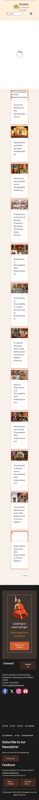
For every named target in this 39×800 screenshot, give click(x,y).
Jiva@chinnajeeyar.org (15, 685)
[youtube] (25, 691)
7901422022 (14, 683)
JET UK (12, 726)
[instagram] (19, 691)
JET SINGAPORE (27, 735)
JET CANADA (29, 726)
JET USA (5, 726)
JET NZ (17, 735)
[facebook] (5, 691)
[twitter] (12, 691)
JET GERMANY (7, 735)
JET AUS (20, 726)
